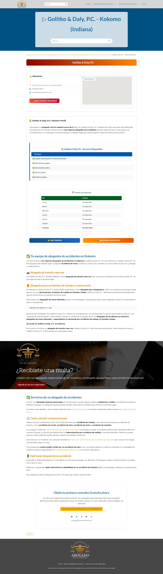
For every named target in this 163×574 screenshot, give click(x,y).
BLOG (144, 4)
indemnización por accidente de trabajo (63, 430)
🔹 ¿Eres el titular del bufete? (44, 101)
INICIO (88, 4)
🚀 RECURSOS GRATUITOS (108, 240)
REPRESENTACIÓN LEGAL (104, 4)
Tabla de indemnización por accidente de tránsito (92, 440)
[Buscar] (66, 4)
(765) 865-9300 (37, 89)
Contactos (61, 568)
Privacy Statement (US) (89, 568)
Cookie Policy (102, 568)
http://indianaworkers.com (42, 92)
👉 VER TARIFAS (55, 240)
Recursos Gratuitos (78, 409)
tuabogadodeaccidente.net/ (67, 450)
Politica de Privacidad (73, 568)
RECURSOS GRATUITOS (128, 4)
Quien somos (52, 568)
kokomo (30, 534)
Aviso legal (111, 568)
